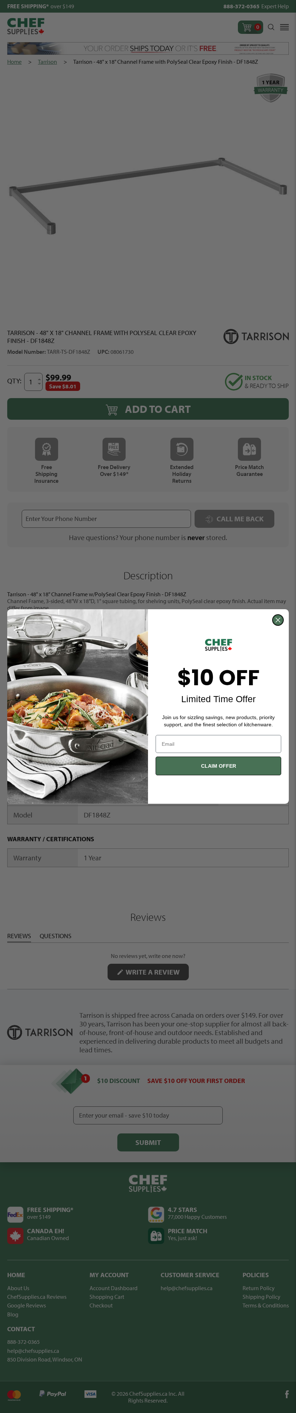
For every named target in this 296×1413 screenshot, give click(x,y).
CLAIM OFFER (218, 766)
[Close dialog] (278, 620)
